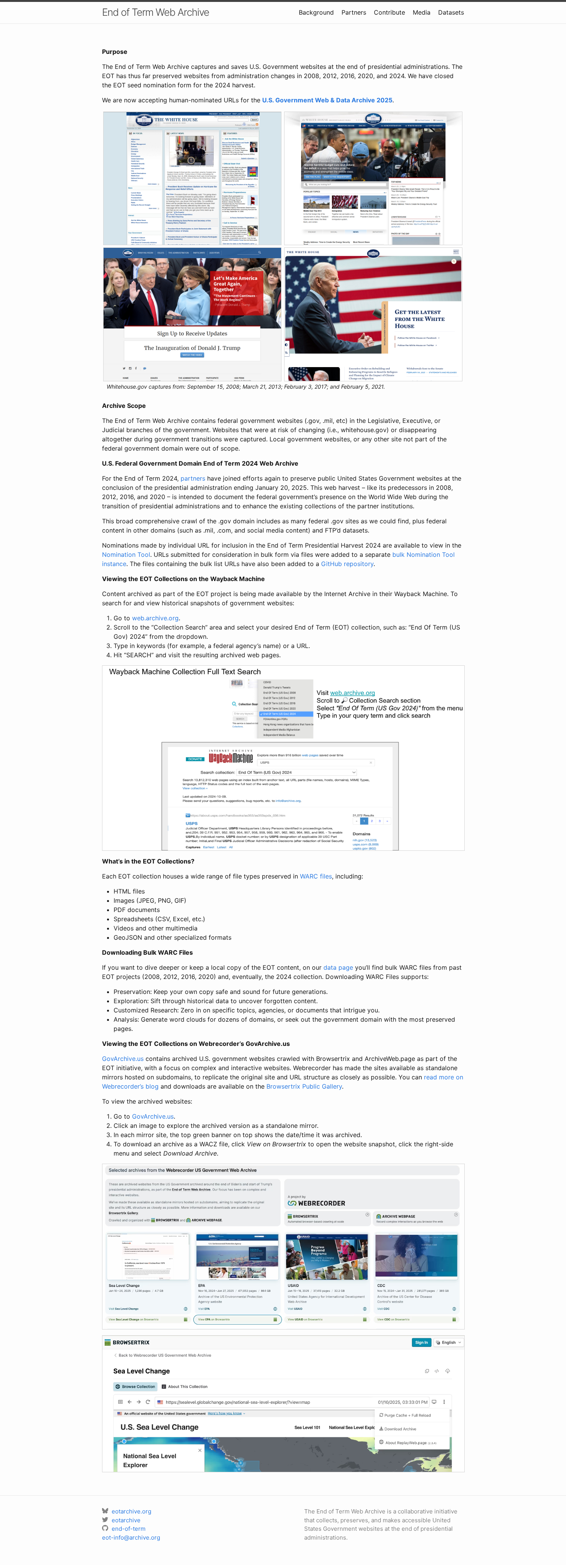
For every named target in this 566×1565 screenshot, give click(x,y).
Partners (354, 12)
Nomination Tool (126, 554)
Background (316, 12)
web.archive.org (155, 618)
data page (338, 967)
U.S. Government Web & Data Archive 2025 (327, 100)
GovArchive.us (123, 1058)
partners (193, 478)
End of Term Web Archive (155, 12)
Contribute (389, 12)
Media (421, 12)
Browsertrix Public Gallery (304, 1086)
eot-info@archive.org (131, 1537)
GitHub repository (347, 564)
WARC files (316, 876)
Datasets (451, 12)
